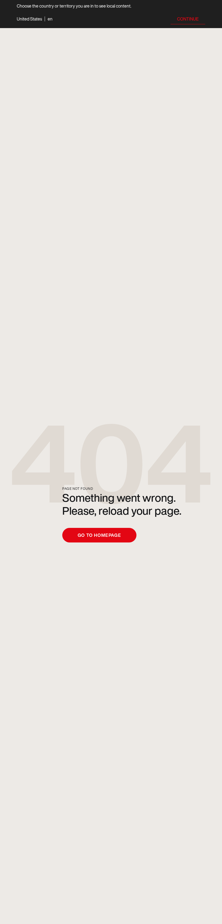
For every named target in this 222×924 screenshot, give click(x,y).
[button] (35, 18)
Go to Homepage (99, 535)
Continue (188, 19)
